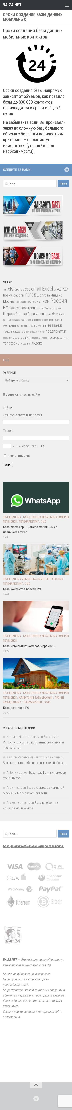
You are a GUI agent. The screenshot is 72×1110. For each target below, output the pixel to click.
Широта (9, 313)
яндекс (37, 343)
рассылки (7, 338)
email (36, 289)
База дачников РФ (16, 708)
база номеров (35, 319)
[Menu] (67, 5)
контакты (22, 325)
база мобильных (19, 320)
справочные (36, 338)
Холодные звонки (52, 308)
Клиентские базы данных (36, 697)
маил (32, 325)
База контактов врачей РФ (22, 589)
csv (27, 289)
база (55, 314)
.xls (10, 289)
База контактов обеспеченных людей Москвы (35, 763)
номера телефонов (14, 331)
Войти (8, 464)
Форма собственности (26, 307)
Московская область (25, 301)
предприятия (56, 331)
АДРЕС (62, 289)
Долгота (43, 295)
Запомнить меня (19, 456)
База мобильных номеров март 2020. (29, 646)
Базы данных (12, 517)
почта (41, 331)
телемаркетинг (58, 337)
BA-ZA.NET (12, 4)
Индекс (56, 295)
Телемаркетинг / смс (32, 521)
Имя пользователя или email (22, 415)
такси (44, 338)
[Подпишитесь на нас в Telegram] (66, 169)
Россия (58, 300)
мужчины (41, 325)
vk (55, 289)
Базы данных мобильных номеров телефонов (33, 579)
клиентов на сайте (21, 395)
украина (26, 343)
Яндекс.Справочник (31, 313)
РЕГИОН (42, 301)
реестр (17, 337)
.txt (4, 289)
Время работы (13, 295)
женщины (9, 325)
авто (48, 314)
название (55, 325)
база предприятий (53, 320)
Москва (9, 301)
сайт (26, 337)
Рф (6, 307)
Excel (47, 289)
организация (31, 332)
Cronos (19, 289)
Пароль (8, 431)
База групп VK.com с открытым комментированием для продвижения (33, 742)
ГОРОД (30, 295)
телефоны (11, 343)
